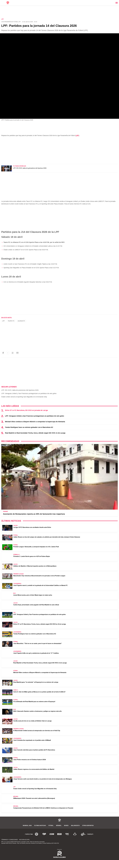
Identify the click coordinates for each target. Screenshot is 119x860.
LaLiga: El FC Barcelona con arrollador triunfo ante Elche (32, 527)
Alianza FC (21, 321)
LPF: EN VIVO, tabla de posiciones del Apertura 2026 (20, 390)
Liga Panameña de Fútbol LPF (11, 21)
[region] (59, 12)
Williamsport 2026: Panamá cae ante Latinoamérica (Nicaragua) (34, 798)
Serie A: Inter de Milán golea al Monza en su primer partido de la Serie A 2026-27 (39, 692)
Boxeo (66, 825)
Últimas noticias (40, 825)
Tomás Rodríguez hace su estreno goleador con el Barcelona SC (29, 427)
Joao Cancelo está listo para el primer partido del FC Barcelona (34, 750)
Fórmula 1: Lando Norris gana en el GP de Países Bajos (31, 556)
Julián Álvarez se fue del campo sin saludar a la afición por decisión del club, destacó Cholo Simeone (46, 537)
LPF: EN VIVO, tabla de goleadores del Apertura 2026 (29, 168)
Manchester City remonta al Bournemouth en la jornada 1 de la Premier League (39, 575)
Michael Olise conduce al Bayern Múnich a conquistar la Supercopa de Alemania (35, 422)
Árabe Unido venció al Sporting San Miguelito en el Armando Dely (24, 397)
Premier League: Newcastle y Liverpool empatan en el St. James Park (36, 546)
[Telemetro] (36, 834)
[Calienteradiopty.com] (75, 834)
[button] (3, 353)
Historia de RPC (24, 839)
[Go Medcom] (29, 834)
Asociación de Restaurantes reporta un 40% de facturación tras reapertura (34, 514)
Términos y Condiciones (9, 839)
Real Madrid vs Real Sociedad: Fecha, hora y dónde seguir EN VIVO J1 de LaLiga (35, 433)
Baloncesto (75, 825)
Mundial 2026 (27, 825)
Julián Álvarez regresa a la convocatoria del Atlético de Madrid (33, 769)
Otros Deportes (88, 825)
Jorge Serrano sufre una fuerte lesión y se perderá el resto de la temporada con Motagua (42, 779)
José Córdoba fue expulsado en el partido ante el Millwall (32, 740)
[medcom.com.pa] (90, 834)
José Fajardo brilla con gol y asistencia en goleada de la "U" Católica (36, 653)
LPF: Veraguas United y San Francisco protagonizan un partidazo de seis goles (28, 393)
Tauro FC (11, 321)
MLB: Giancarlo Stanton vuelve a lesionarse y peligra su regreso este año (37, 711)
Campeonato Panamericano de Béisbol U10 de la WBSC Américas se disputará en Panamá (43, 808)
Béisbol (59, 825)
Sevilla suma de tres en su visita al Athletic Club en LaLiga (32, 721)
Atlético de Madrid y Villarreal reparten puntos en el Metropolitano (34, 566)
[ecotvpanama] (59, 834)
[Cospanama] (52, 834)
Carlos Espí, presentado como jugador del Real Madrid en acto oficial (36, 605)
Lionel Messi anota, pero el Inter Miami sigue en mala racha (32, 595)
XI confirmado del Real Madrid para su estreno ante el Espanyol (34, 701)
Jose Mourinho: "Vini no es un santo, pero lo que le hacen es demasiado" (37, 643)
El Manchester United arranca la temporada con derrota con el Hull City (36, 730)
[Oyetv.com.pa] (44, 834)
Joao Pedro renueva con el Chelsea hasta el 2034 (29, 759)
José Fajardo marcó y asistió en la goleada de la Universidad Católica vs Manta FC (40, 585)
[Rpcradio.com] (67, 834)
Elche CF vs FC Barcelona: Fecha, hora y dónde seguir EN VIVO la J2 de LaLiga (39, 624)
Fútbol (50, 825)
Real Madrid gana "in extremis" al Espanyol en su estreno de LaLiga (35, 682)
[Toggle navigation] (117, 2)
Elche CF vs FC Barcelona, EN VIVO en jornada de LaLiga (26, 410)
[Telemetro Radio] (82, 834)
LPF (77, 135)
